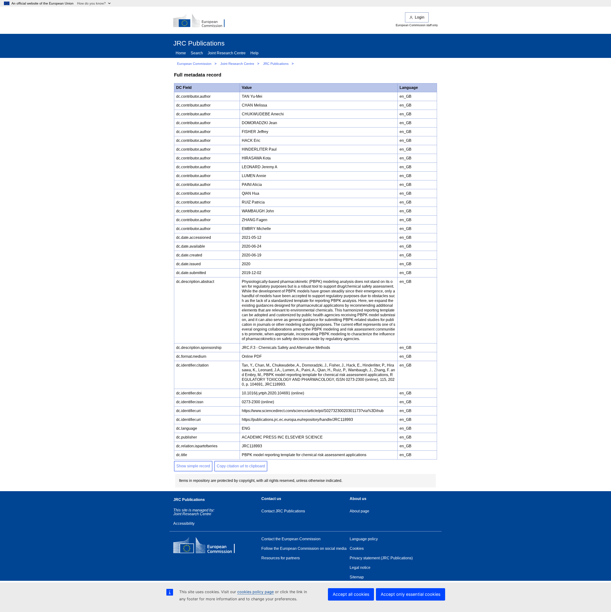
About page (359, 511)
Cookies (357, 548)
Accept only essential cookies (410, 594)
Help (254, 53)
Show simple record (193, 466)
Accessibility (184, 523)
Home (181, 53)
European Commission (194, 64)
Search (197, 53)
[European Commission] (202, 21)
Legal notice (360, 568)
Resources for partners (280, 558)
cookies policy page (255, 591)
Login (419, 17)
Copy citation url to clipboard (241, 466)
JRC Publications (276, 64)
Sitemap (357, 577)
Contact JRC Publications (283, 511)
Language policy (364, 539)
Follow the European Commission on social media (304, 548)
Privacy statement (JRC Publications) (381, 558)
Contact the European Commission (291, 539)
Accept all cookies (351, 594)
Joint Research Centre (227, 53)
